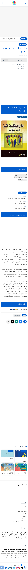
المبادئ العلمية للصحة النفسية (17, 64)
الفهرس (24, 516)
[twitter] (22, 568)
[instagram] (17, 568)
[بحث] (2, 3)
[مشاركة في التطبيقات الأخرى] (8, 321)
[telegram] (14, 568)
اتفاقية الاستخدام (22, 509)
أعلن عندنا (24, 518)
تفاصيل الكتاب (21, 66)
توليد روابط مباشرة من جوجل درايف (18, 520)
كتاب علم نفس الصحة (20, 208)
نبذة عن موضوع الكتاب (19, 69)
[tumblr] (11, 568)
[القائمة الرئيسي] (26, 3)
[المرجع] (14, 3)
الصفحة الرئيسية (22, 506)
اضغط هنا (12, 309)
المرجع (7, 565)
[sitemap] (6, 568)
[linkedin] (9, 568)
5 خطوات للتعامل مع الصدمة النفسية (16, 198)
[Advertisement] (14, 22)
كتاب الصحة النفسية (20, 203)
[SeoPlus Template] (21, 565)
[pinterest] (19, 568)
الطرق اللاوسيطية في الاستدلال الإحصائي (10, 39)
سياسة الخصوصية (22, 511)
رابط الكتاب (21, 71)
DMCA (24, 513)
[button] (20, 321)
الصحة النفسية (23, 44)
